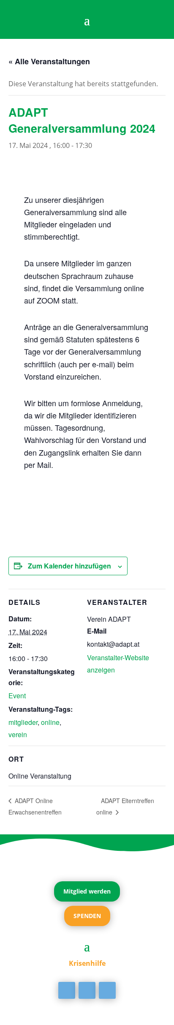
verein (17, 734)
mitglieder (23, 722)
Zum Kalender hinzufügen (69, 566)
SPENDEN (87, 916)
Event (17, 695)
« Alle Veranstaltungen (49, 61)
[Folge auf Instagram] (107, 990)
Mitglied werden (87, 891)
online (50, 722)
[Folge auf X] (87, 990)
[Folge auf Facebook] (66, 990)
